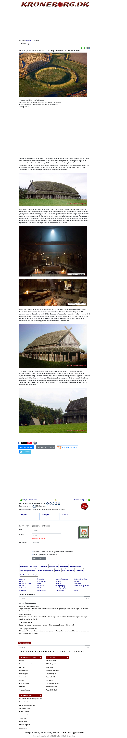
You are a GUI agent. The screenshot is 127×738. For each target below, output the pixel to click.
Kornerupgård (23, 674)
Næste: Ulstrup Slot (80, 500)
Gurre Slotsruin (24, 711)
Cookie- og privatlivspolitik (75, 733)
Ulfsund (21, 680)
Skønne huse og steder (81, 586)
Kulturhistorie (41, 590)
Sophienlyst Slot (24, 708)
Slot (75, 588)
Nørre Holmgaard (51, 687)
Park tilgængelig (60, 588)
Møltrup (21, 660)
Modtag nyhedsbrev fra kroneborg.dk (45, 555)
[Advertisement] (9, 30)
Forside (28, 40)
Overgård (22, 677)
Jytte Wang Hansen (25, 623)
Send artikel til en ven (69, 447)
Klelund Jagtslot (24, 725)
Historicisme (41, 581)
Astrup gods (23, 728)
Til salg (76, 590)
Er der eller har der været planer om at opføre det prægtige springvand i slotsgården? (46, 625)
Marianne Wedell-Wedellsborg (28, 606)
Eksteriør (22, 687)
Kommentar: (23, 542)
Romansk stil (78, 583)
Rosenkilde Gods (51, 690)
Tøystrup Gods (51, 660)
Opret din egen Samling (45, 447)
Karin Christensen (25, 614)
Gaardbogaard (24, 683)
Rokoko (76, 581)
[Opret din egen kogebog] (83, 532)
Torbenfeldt (22, 718)
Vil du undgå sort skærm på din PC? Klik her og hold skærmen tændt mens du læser (49, 51)
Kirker (39, 583)
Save (30, 442)
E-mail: (22, 534)
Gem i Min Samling (26, 447)
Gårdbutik (22, 590)
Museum (58, 583)
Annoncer (56, 733)
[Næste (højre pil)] (85, 48)
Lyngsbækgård (51, 674)
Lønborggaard (23, 670)
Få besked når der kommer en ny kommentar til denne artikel (53, 552)
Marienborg (23, 721)
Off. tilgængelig (60, 586)
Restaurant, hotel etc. (80, 579)
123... (87, 651)
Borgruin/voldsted (25, 583)
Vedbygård (49, 667)
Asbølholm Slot (51, 677)
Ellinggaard (49, 680)
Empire (21, 586)
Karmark (22, 667)
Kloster (39, 588)
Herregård (40, 579)
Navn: (21, 529)
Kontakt (63, 733)
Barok (21, 581)
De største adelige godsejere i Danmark (31, 698)
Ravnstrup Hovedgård (53, 670)
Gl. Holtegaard (50, 664)
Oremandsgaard (24, 690)
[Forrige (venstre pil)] (82, 48)
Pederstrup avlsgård (25, 664)
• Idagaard (23, 515)
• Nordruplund (45, 515)
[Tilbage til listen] (56, 500)
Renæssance (59, 590)
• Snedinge (64, 515)
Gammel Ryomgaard (53, 683)
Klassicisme (41, 586)
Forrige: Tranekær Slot (29, 500)
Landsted (58, 581)
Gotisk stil (22, 588)
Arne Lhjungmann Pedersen (28, 628)
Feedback (26, 452)
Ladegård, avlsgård (61, 579)
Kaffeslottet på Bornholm (27, 705)
